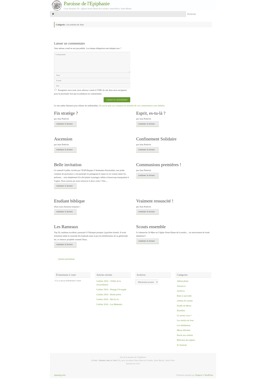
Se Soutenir (182, 345)
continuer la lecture (64, 124)
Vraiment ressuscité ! (154, 200)
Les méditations (183, 325)
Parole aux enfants (185, 335)
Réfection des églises (186, 340)
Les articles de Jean (185, 320)
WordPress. (208, 375)
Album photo (182, 281)
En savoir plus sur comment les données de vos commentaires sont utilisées (131, 106)
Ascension (63, 138)
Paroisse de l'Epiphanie (87, 3)
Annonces (181, 286)
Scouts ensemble (151, 226)
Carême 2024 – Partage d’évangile (111, 289)
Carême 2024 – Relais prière (108, 294)
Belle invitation (67, 164)
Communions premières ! (158, 164)
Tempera (198, 375)
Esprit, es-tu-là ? (150, 113)
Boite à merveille (184, 296)
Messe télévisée (183, 330)
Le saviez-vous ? (184, 315)
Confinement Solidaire (156, 138)
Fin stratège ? (66, 113)
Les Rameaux (66, 226)
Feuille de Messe (184, 306)
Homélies (181, 310)
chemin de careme (185, 301)
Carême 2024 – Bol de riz (107, 299)
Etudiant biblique (69, 200)
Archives (181, 291)
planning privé (60, 375)
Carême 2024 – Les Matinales (109, 304)
